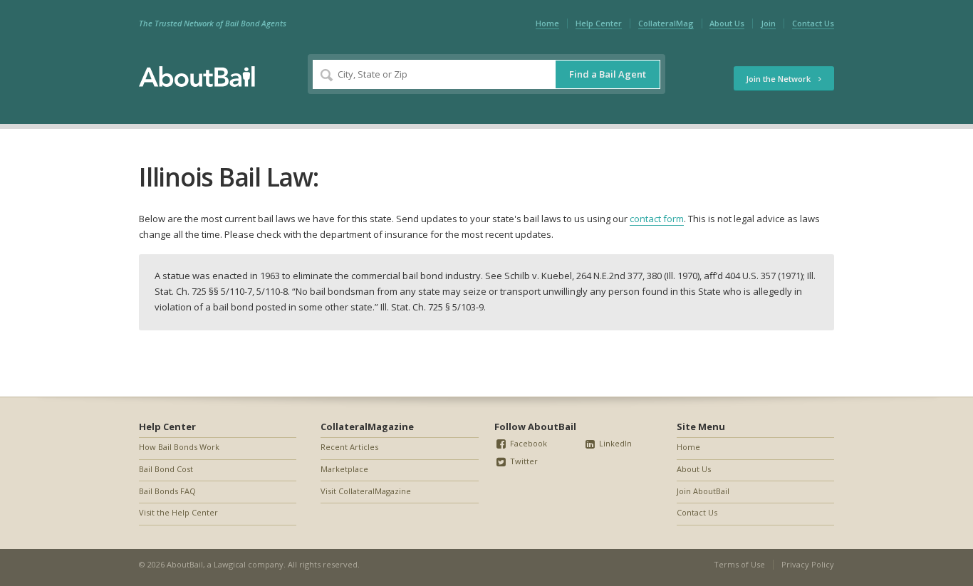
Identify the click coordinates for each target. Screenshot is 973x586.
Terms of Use (739, 564)
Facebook (527, 443)
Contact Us (813, 23)
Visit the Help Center (178, 512)
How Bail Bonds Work (179, 446)
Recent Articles (349, 446)
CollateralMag (666, 23)
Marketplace (344, 469)
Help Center (599, 23)
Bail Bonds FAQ (167, 491)
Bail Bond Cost (166, 469)
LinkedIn (614, 443)
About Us (726, 23)
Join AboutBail (703, 491)
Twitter (523, 461)
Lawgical (230, 564)
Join (768, 23)
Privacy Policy (807, 564)
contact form (657, 218)
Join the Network (779, 78)
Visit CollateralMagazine (366, 491)
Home (547, 23)
